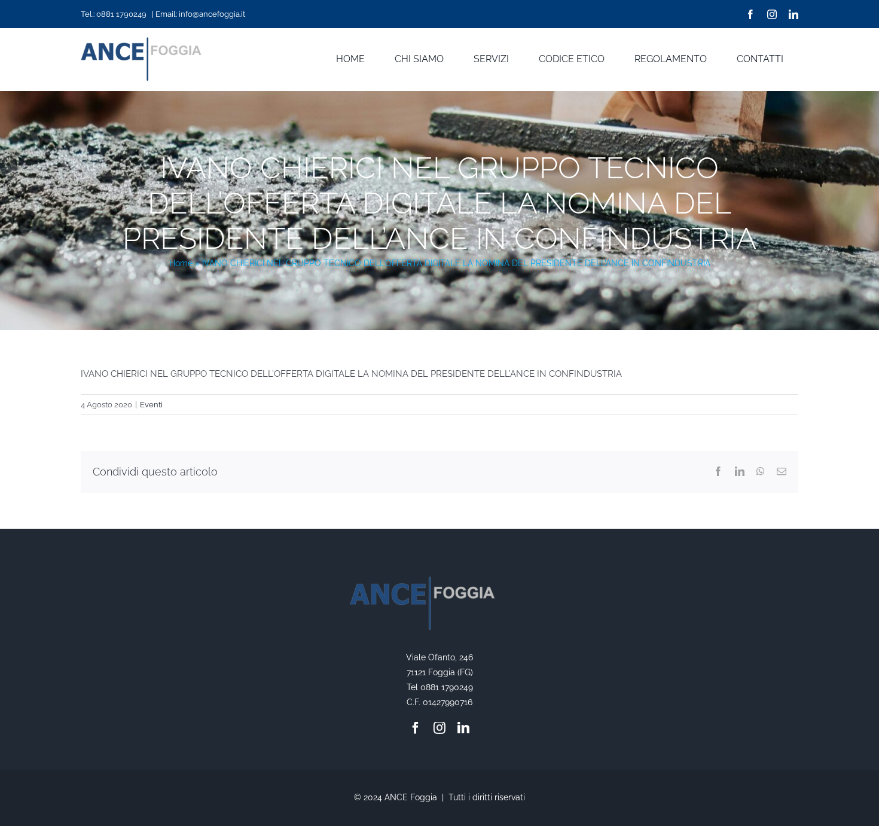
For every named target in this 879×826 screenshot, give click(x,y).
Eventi (151, 404)
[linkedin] (793, 14)
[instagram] (772, 14)
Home (181, 263)
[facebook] (750, 14)
